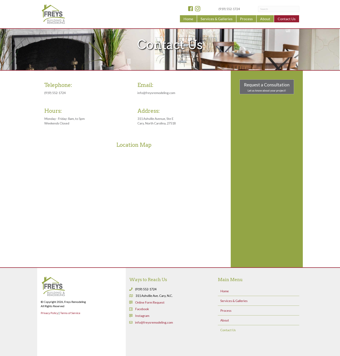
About (224, 320)
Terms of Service (70, 313)
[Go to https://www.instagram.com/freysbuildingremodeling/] (197, 9)
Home (224, 291)
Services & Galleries (234, 301)
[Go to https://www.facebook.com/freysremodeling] (190, 9)
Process (225, 310)
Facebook (142, 309)
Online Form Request (150, 302)
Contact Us (228, 330)
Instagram (142, 316)
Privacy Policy (49, 313)
